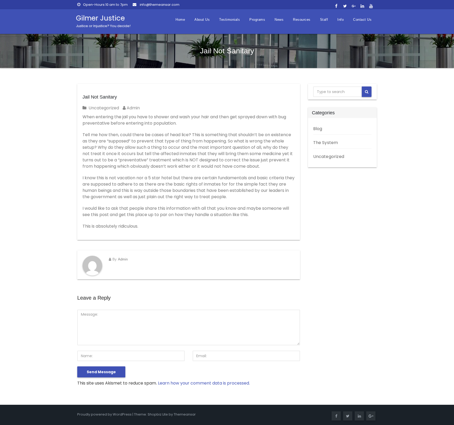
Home (180, 20)
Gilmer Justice (103, 20)
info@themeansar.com (159, 4)
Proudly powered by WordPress (104, 414)
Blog (317, 129)
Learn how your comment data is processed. (204, 383)
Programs (257, 20)
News (279, 20)
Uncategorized (104, 108)
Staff (324, 20)
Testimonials (229, 20)
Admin (133, 108)
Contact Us (362, 20)
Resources (302, 20)
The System (325, 143)
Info (340, 20)
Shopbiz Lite (158, 414)
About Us (202, 20)
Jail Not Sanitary (99, 97)
